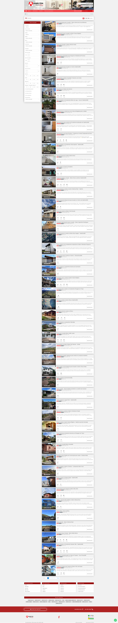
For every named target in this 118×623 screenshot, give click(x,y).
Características (27, 97)
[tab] (32, 22)
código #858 (86, 600)
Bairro (26, 40)
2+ (30, 75)
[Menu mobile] (26, 11)
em (43, 601)
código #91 (68, 601)
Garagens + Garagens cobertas (30, 85)
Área (43, 586)
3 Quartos (62, 588)
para (51, 600)
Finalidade (27, 48)
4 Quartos (62, 589)
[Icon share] (62, 4)
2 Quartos (62, 586)
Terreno (44, 589)
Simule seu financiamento (49, 10)
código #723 (37, 600)
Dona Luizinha (27, 591)
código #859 (35, 601)
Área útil (26, 63)
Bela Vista (26, 589)
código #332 (85, 601)
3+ (34, 75)
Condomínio (27, 44)
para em (71, 600)
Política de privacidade (79, 622)
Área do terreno (27, 68)
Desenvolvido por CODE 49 (90, 622)
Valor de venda (27, 52)
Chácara (44, 591)
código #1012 (54, 601)
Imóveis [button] (29, 10)
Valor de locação (28, 57)
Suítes (26, 77)
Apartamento (45, 588)
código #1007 (61, 601)
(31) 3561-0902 (89, 5)
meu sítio (26, 588)
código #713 (31, 600)
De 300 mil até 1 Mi (81, 589)
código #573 (44, 600)
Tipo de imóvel (27, 28)
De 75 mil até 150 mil (81, 586)
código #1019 (59, 603)
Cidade (26, 32)
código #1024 (58, 600)
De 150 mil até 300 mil (82, 588)
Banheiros (26, 81)
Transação (27, 25)
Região (26, 36)
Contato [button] (40, 10)
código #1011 (80, 600)
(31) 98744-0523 (89, 3)
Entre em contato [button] (36, 609)
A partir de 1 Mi (80, 591)
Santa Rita (26, 586)
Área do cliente (77, 10)
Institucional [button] (35, 10)
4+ (37, 75)
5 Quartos (62, 591)
